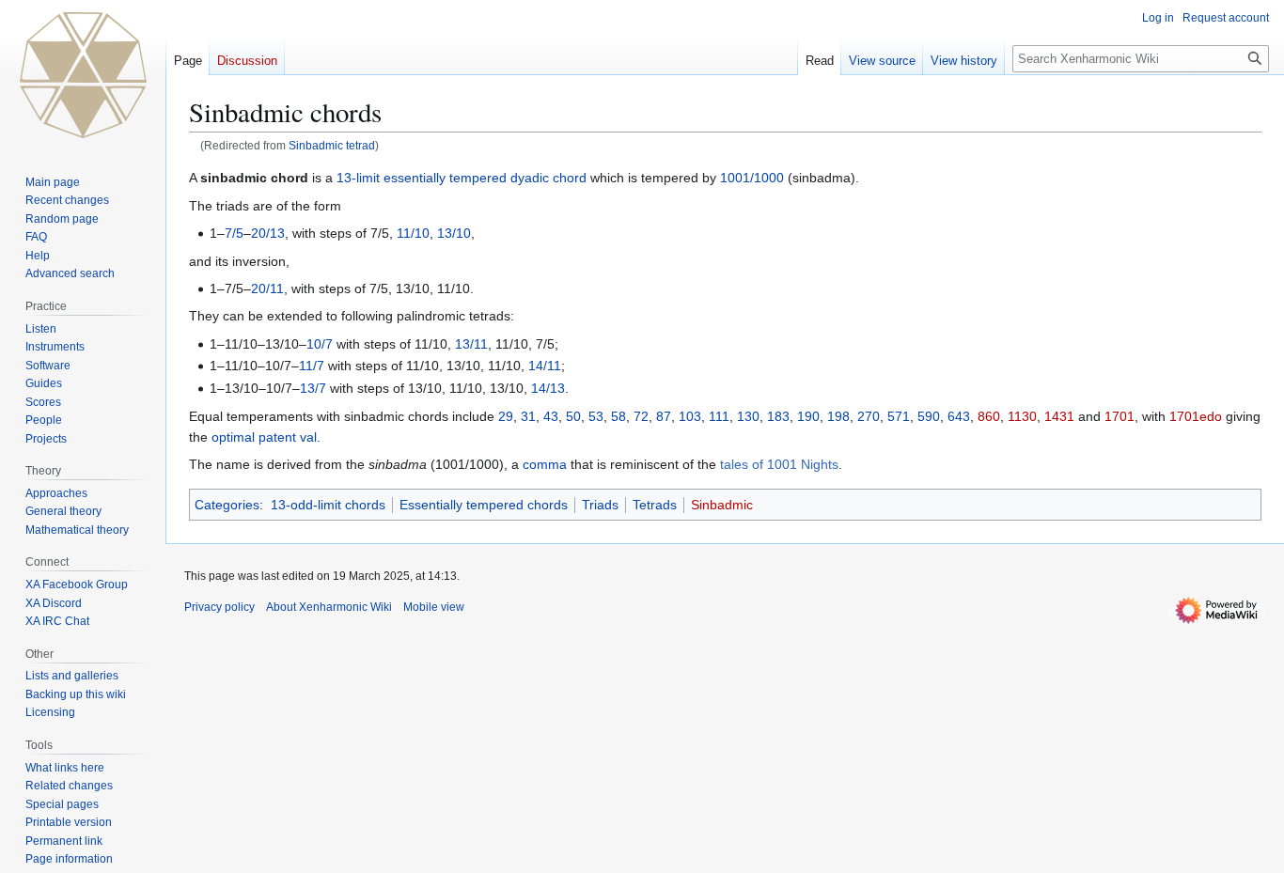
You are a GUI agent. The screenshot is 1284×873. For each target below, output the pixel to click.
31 (528, 416)
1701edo (1195, 416)
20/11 (267, 288)
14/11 (544, 365)
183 (778, 416)
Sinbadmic (722, 504)
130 (748, 416)
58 (618, 416)
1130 (1022, 416)
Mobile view (433, 607)
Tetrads (655, 504)
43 (550, 416)
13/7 (313, 388)
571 (898, 416)
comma (545, 464)
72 (641, 416)
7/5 (234, 233)
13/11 (471, 343)
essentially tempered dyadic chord (485, 177)
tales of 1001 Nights (779, 464)
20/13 (268, 233)
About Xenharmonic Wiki (329, 607)
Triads (600, 504)
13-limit (358, 177)
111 (719, 416)
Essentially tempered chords (483, 504)
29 (505, 416)
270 (868, 416)
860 (989, 416)
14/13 (548, 388)
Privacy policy (219, 607)
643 (958, 416)
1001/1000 (752, 177)
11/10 (413, 233)
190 (808, 416)
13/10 (454, 233)
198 (838, 416)
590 (928, 416)
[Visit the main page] (83, 75)
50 (573, 416)
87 (663, 416)
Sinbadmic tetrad (332, 145)
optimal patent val (264, 436)
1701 (1119, 416)
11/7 (311, 365)
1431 (1059, 416)
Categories (227, 504)
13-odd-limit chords (328, 504)
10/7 (319, 343)
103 (690, 416)
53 (595, 416)
